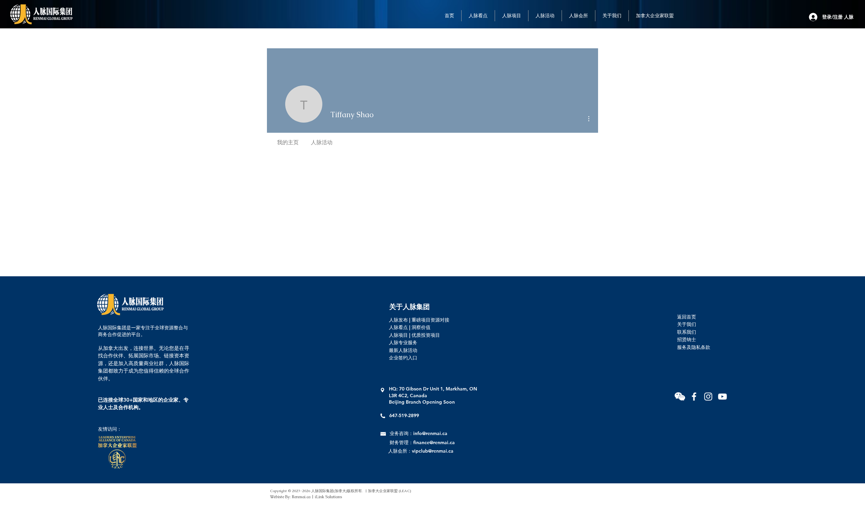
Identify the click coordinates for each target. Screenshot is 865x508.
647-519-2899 (404, 415)
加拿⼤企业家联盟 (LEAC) (389, 490)
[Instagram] (708, 396)
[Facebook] (694, 396)
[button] (679, 396)
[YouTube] (722, 396)
